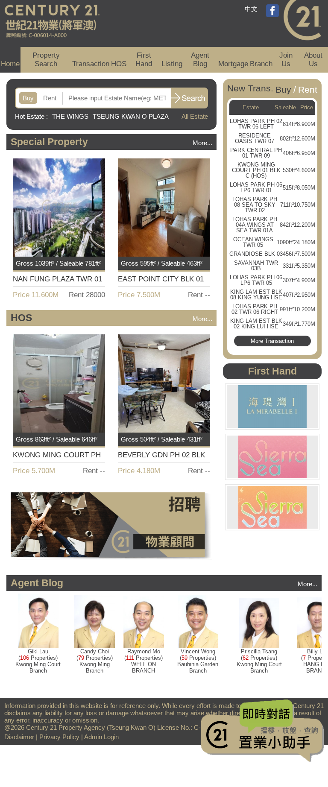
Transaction (90, 64)
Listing (171, 64)
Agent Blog (200, 59)
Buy (28, 98)
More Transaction (272, 341)
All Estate (195, 116)
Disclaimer (19, 736)
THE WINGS (70, 116)
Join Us (286, 59)
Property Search (46, 59)
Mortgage (233, 64)
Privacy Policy (59, 736)
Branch (261, 64)
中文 (251, 8)
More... (202, 142)
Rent (49, 98)
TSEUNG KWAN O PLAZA (130, 116)
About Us (313, 59)
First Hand (143, 59)
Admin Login (101, 736)
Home (10, 64)
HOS (118, 64)
